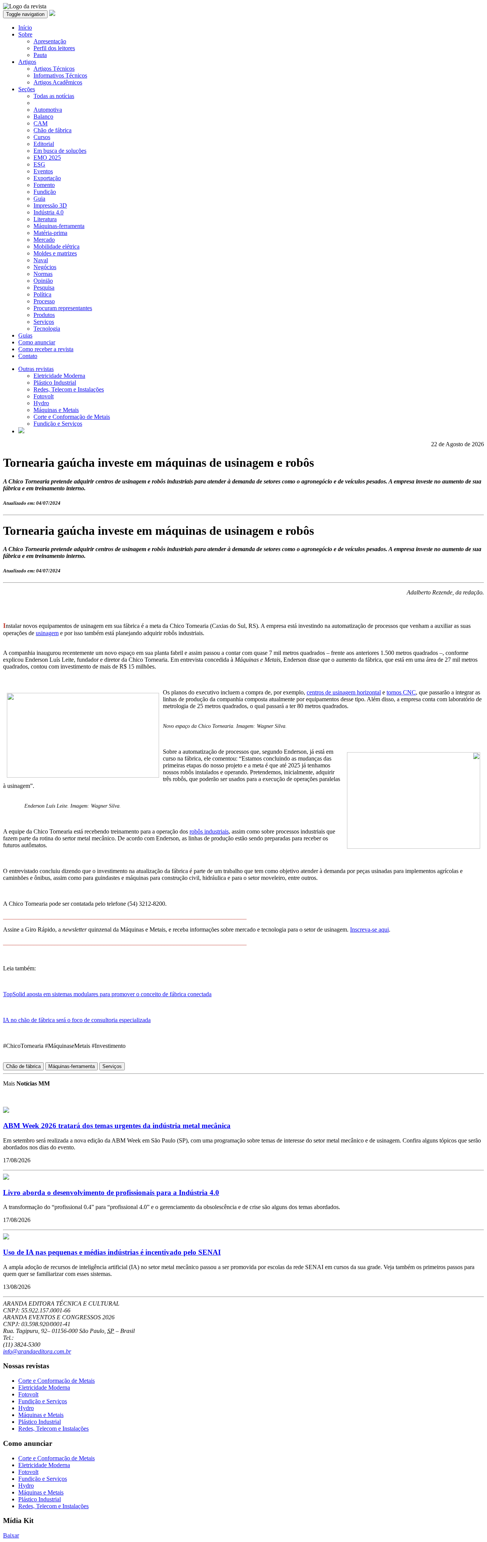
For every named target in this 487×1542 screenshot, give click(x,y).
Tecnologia (46, 328)
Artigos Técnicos (54, 68)
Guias (25, 335)
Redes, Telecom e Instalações (68, 389)
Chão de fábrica (52, 130)
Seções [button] (26, 89)
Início (25, 27)
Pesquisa (43, 287)
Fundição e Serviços (57, 423)
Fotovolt (43, 396)
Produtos (44, 315)
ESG (39, 164)
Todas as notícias (53, 96)
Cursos (41, 137)
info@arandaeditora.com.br (37, 1351)
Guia (39, 198)
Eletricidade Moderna (59, 375)
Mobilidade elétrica (56, 246)
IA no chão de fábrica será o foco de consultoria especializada (77, 1020)
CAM (40, 123)
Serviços (43, 322)
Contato (27, 356)
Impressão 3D (50, 205)
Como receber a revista (45, 349)
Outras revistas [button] (36, 369)
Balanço (43, 116)
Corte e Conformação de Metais (71, 417)
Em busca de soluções (59, 150)
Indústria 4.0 (48, 212)
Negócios (44, 267)
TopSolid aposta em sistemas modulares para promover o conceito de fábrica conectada (107, 994)
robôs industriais (209, 831)
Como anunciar (36, 342)
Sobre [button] (25, 34)
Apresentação (49, 41)
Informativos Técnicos (60, 75)
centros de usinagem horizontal (344, 692)
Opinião (43, 280)
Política (42, 294)
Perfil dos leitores (54, 48)
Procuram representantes (62, 308)
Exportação (47, 178)
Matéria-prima (50, 233)
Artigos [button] (27, 62)
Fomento (44, 185)
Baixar (11, 1535)
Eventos (43, 171)
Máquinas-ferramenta (58, 226)
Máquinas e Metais (56, 410)
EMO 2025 (47, 157)
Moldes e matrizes (55, 253)
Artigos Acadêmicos (57, 82)
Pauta (40, 55)
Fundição (44, 192)
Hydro (41, 403)
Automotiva (47, 109)
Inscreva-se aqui (369, 929)
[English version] (21, 431)
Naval (40, 260)
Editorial (43, 144)
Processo (44, 301)
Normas (43, 274)
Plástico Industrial (54, 382)
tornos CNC (401, 692)
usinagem (47, 633)
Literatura (45, 219)
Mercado (44, 239)
